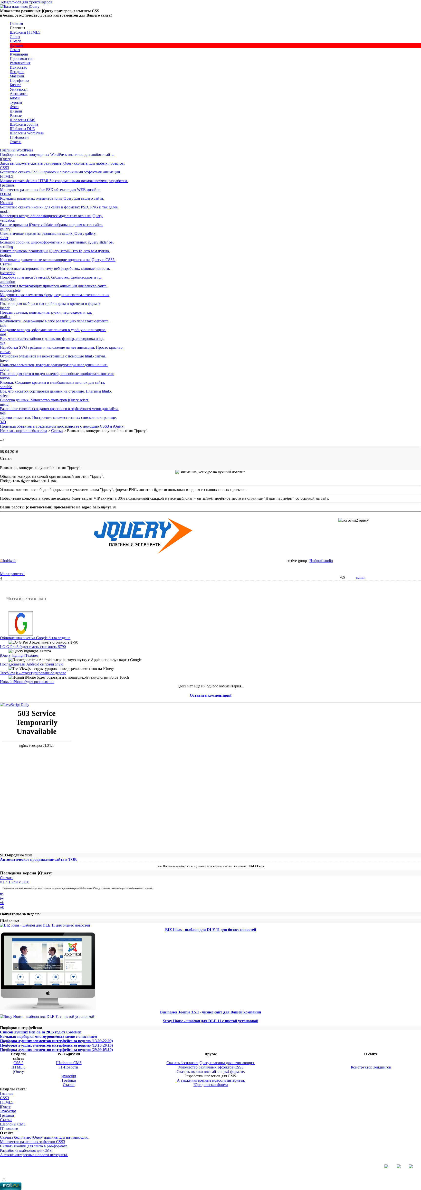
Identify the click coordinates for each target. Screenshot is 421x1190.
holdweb (8, 561)
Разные (16, 115)
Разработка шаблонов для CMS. (26, 1150)
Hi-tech (15, 41)
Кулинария (19, 54)
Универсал (19, 89)
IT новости (9, 1128)
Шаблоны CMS (22, 120)
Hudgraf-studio (321, 561)
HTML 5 (18, 1067)
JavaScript (8, 1111)
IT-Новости (19, 137)
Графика (69, 1080)
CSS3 (4, 1098)
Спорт (15, 37)
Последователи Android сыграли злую (31, 664)
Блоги (15, 98)
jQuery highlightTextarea (19, 655)
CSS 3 (18, 1063)
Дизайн (16, 111)
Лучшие (16, 45)
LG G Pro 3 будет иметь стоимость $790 (33, 647)
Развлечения (20, 63)
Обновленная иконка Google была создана (35, 638)
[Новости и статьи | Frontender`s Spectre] (14, 705)
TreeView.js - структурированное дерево (33, 673)
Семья (15, 50)
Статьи (15, 142)
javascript (68, 1076)
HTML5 (6, 1102)
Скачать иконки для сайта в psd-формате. (211, 1071)
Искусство (18, 67)
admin (360, 577)
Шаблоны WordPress (27, 133)
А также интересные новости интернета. (211, 1080)
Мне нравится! (12, 574)
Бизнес (15, 85)
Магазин (17, 76)
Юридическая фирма (210, 1085)
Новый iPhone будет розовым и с (27, 682)
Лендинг (17, 72)
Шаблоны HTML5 (25, 32)
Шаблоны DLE (22, 129)
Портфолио (19, 80)
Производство (21, 58)
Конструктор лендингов (371, 1067)
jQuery (18, 1071)
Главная (16, 23)
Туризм (16, 102)
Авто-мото (19, 94)
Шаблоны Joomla (24, 124)
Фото (14, 107)
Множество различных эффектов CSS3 (210, 1067)
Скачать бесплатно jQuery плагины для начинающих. (210, 1063)
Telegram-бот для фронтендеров (26, 2)
